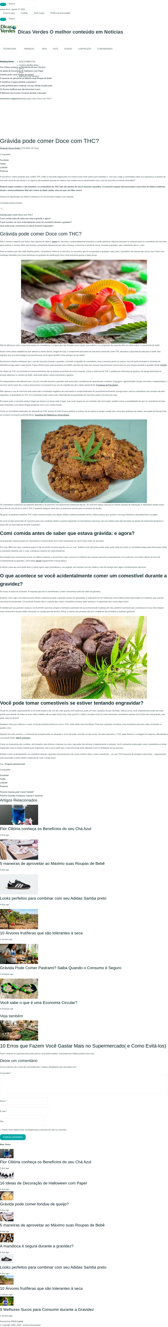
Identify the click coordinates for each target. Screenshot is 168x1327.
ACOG (163, 365)
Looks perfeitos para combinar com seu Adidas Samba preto (26, 86)
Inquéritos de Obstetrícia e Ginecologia (52, 415)
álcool (38, 561)
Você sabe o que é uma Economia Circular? (38, 1002)
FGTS (55, 49)
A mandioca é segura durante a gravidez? (18, 82)
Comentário (5, 1073)
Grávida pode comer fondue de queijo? (17, 75)
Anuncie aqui (9, 13)
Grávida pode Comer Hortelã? (17, 792)
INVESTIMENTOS (27, 62)
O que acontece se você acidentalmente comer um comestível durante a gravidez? (36, 222)
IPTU (21, 69)
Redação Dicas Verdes (10, 148)
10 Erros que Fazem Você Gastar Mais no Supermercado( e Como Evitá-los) (83, 1046)
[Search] (3, 4)
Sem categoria (12, 99)
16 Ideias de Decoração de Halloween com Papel (43, 1183)
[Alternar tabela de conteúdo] (2, 209)
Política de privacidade (60, 13)
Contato (24, 13)
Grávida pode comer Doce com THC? (16, 215)
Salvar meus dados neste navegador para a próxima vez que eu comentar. (34, 1130)
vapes (54, 242)
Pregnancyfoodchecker (15, 764)
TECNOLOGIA (9, 49)
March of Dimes (23, 738)
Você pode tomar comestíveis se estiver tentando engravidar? (26, 226)
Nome (3, 1101)
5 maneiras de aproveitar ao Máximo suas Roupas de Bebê (26, 78)
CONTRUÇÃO (84, 49)
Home (2, 99)
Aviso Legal (39, 13)
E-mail (3, 1111)
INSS (44, 49)
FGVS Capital (17, 1321)
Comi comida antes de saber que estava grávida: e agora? (25, 218)
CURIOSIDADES (105, 49)
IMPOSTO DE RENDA (29, 76)
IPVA (21, 73)
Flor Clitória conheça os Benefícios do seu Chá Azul (45, 828)
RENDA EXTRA (7, 62)
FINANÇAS (29, 49)
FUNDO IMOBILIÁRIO (28, 65)
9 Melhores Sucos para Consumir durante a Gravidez (23, 93)
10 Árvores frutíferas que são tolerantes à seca (20, 89)
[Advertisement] (84, 119)
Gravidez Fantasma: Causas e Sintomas (21, 796)
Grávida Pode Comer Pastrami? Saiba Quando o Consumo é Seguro (60, 968)
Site (1, 1121)
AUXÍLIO (68, 49)
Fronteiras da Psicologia (106, 385)
